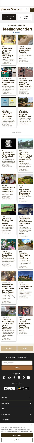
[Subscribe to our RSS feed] (28, 377)
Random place (26, 17)
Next (25, 348)
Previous (8, 348)
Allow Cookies (17, 435)
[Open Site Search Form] (27, 9)
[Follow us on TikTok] (14, 377)
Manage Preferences (17, 440)
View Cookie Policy (26, 431)
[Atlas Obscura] (11, 9)
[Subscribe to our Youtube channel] (9, 377)
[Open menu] (32, 9)
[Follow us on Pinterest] (24, 377)
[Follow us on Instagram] (19, 377)
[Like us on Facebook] (4, 377)
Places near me (10, 17)
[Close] (31, 425)
